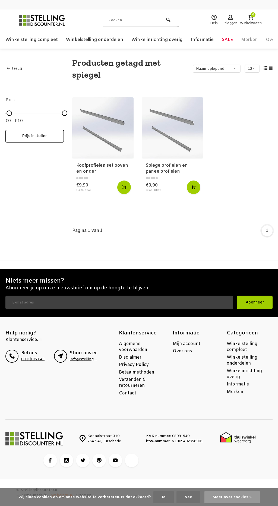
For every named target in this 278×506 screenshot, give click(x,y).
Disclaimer (130, 357)
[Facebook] (50, 460)
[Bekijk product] (124, 187)
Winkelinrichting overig (156, 40)
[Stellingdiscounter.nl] (48, 20)
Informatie (202, 40)
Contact (127, 393)
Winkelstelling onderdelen (94, 40)
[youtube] (115, 460)
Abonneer (255, 302)
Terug (16, 68)
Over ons (182, 351)
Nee (188, 497)
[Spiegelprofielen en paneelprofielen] (172, 128)
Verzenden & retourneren (132, 382)
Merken (249, 40)
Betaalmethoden (136, 372)
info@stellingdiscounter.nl (93, 359)
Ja (164, 497)
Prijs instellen (35, 136)
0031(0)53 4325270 (38, 359)
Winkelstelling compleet (31, 40)
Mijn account (186, 344)
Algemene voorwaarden (133, 347)
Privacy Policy (134, 365)
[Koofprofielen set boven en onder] (103, 128)
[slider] (9, 113)
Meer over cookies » (232, 497)
